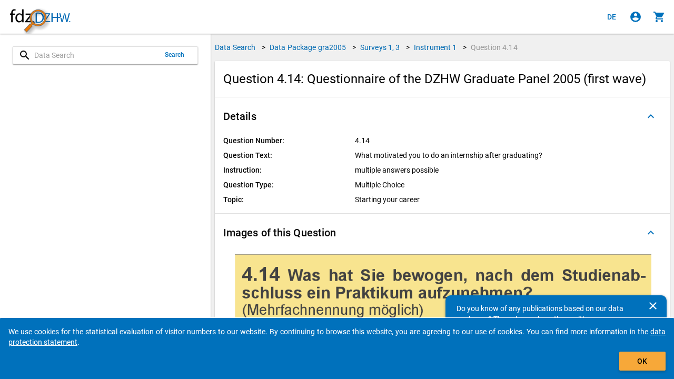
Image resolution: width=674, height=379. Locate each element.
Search (175, 54)
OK (642, 361)
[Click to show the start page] (40, 17)
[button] (442, 116)
